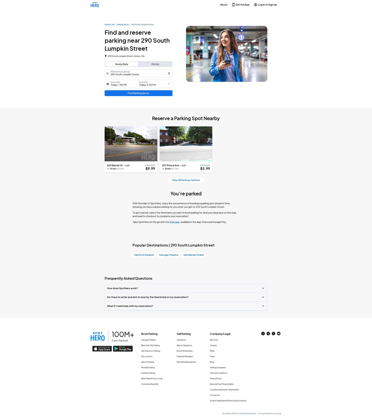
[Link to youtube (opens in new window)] (278, 334)
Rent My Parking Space (186, 362)
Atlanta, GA (110, 24)
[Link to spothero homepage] (98, 336)
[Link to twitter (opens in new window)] (273, 334)
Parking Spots (123, 24)
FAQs (212, 351)
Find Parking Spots (138, 93)
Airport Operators (184, 345)
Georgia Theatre (168, 254)
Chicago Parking (148, 340)
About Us (214, 340)
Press (212, 356)
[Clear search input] (169, 73)
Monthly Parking (148, 367)
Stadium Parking (148, 373)
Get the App (243, 4)
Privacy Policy (216, 378)
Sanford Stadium (144, 254)
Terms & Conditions (218, 373)
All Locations (146, 356)
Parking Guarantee (218, 367)
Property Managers (185, 356)
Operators (181, 340)
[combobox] (138, 73)
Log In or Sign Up (267, 4)
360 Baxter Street (193, 254)
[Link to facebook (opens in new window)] (263, 334)
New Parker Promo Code (152, 378)
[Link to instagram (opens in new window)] (268, 334)
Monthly (155, 64)
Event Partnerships (185, 351)
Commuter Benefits (150, 384)
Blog (212, 362)
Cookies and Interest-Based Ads (224, 390)
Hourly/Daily (121, 64)
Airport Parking (147, 362)
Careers (213, 345)
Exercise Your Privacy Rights (222, 384)
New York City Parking (150, 345)
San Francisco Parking (150, 351)
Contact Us (215, 395)
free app (175, 221)
